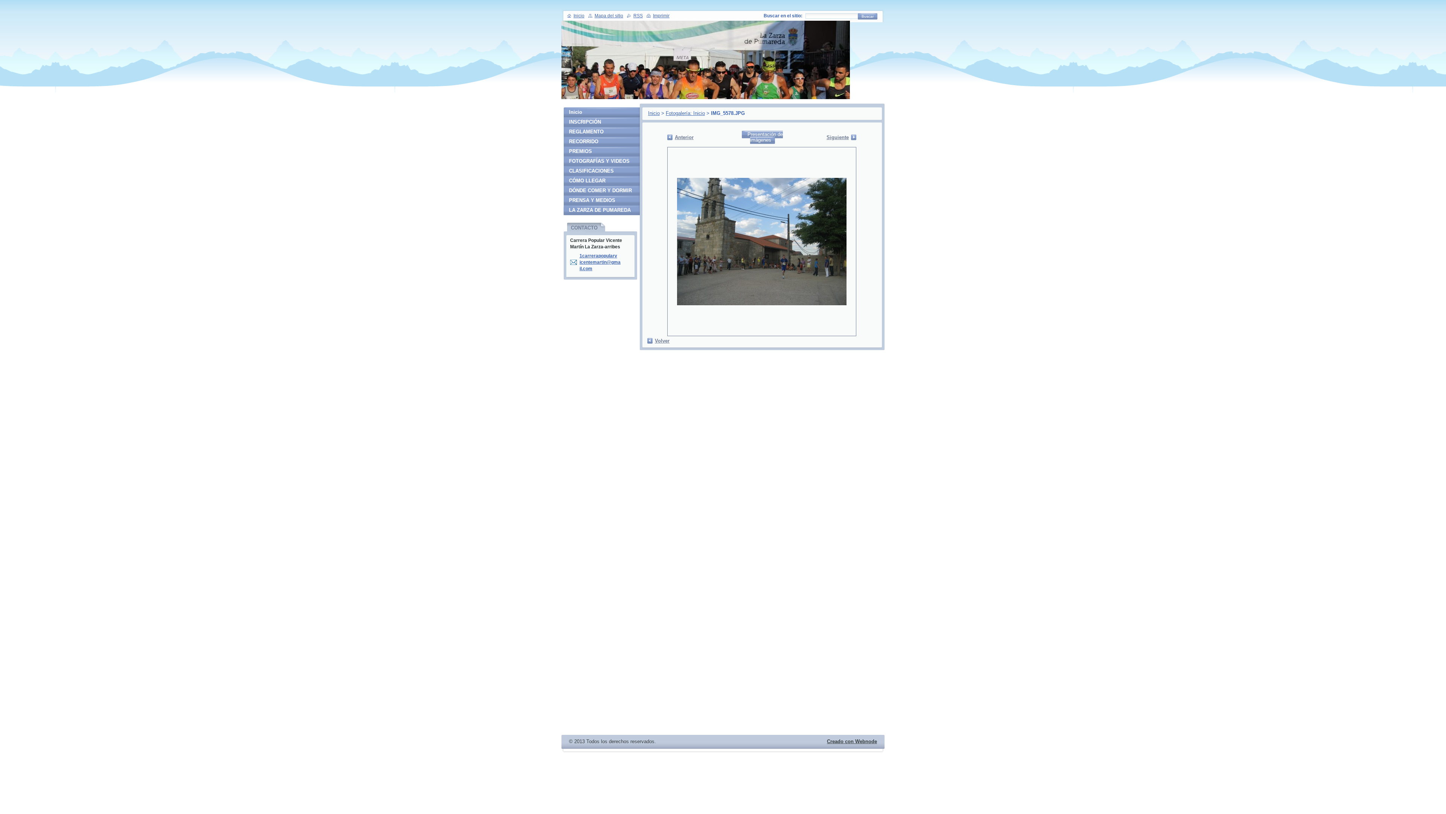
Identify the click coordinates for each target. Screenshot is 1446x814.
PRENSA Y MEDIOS (592, 200)
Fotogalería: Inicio (685, 113)
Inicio (654, 113)
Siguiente (838, 137)
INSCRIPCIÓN (585, 122)
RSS (638, 16)
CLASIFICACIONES (591, 171)
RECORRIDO (583, 141)
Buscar (868, 16)
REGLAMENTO (586, 132)
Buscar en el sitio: (783, 16)
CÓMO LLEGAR (587, 181)
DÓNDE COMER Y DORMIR (600, 190)
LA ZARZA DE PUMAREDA (600, 210)
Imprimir (661, 16)
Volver (662, 341)
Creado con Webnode (852, 741)
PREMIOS (580, 151)
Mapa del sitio (609, 16)
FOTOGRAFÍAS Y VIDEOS (599, 161)
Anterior (684, 137)
